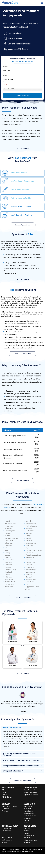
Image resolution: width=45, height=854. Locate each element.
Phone (5, 75)
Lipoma (26, 823)
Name (5, 67)
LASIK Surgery (6, 830)
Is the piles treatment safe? (13, 771)
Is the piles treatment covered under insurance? (21, 766)
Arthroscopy (28, 818)
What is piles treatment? (12, 728)
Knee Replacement (30, 816)
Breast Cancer (28, 811)
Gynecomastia (28, 806)
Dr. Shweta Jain (29, 835)
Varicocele (5, 842)
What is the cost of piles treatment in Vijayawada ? (21, 760)
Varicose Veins (7, 840)
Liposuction (27, 809)
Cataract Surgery (7, 828)
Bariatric (26, 820)
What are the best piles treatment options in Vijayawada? (19, 754)
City (5, 84)
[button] (42, 3)
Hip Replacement (29, 813)
